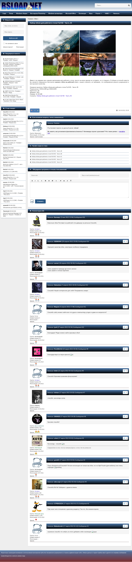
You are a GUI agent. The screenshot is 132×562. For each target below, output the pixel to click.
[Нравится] (37, 110)
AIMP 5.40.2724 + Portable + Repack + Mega (12, 91)
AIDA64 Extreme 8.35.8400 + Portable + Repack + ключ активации (12, 83)
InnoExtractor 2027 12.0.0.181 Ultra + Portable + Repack (12, 87)
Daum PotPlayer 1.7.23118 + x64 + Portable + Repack (13, 77)
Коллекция (82, 13)
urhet (56, 438)
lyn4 (55, 327)
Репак (11, 13)
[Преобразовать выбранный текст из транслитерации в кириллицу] (67, 181)
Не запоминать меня (11, 43)
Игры (91, 13)
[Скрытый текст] (60, 181)
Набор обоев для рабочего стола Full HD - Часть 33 (47, 162)
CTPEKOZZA (58, 503)
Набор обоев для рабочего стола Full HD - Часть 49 (47, 151)
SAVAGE (57, 416)
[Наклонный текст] (35, 181)
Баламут (57, 217)
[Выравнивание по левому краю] (45, 181)
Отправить (40, 201)
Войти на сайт (13, 38)
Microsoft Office (71, 13)
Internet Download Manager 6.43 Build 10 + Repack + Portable (13, 69)
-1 (34, 110)
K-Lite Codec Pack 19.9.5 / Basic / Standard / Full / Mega (13, 100)
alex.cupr (57, 482)
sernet (56, 263)
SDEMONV (57, 241)
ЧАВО (107, 13)
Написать (116, 13)
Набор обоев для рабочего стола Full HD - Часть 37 (47, 159)
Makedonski (58, 526)
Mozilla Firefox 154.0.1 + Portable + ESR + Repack (11, 59)
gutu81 (56, 460)
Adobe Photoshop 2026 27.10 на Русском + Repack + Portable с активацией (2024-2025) (13, 64)
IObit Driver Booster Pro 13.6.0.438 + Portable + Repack (12, 96)
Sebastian (57, 285)
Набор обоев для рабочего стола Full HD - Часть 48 (47, 154)
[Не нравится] (31, 110)
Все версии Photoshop (37, 13)
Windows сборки (21, 13)
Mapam (56, 307)
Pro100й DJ (58, 349)
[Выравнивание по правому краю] (52, 181)
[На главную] (27, 5)
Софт (4, 13)
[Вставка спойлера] (71, 181)
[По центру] (49, 181)
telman (56, 392)
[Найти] (129, 5)
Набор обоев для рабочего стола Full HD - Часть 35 (54, 96)
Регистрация (20, 47)
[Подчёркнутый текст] (38, 181)
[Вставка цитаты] (64, 181)
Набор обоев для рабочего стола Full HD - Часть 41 (47, 156)
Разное (98, 13)
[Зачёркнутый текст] (41, 181)
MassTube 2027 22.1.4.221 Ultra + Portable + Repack (13, 73)
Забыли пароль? (8, 47)
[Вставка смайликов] (56, 181)
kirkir (56, 371)
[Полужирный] (32, 181)
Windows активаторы (55, 13)
